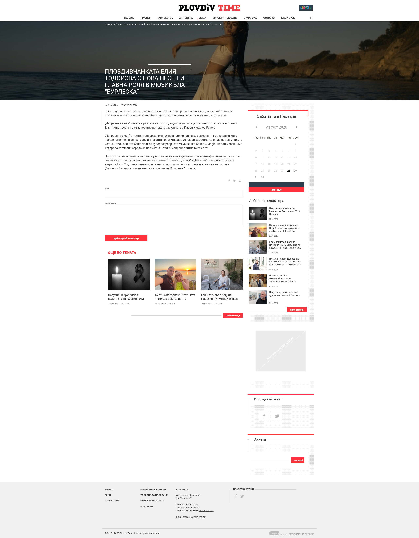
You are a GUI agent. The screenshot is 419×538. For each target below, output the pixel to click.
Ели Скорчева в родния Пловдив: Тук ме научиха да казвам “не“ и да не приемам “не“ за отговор (220, 297)
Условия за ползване (154, 495)
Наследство (165, 18)
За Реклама (112, 500)
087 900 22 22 (206, 510)
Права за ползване (152, 500)
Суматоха (250, 18)
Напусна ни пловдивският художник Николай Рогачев (284, 294)
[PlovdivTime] (279, 533)
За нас (109, 489)
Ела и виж (288, 18)
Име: (107, 188)
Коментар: (110, 203)
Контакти (146, 506)
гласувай (297, 460)
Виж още (276, 189)
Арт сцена (186, 18)
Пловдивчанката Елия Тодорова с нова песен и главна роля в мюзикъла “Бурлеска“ (173, 24)
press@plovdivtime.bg (194, 517)
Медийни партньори (153, 489)
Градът (145, 18)
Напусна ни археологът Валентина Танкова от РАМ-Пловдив (126, 297)
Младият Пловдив (225, 18)
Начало (129, 18)
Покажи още (233, 315)
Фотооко (269, 18)
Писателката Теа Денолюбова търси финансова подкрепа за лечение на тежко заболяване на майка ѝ (282, 278)
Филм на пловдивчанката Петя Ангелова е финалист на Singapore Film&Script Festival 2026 (175, 297)
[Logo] (209, 6)
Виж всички (296, 309)
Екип (108, 495)
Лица (202, 18)
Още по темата (122, 253)
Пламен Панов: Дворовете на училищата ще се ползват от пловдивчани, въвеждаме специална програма (285, 261)
